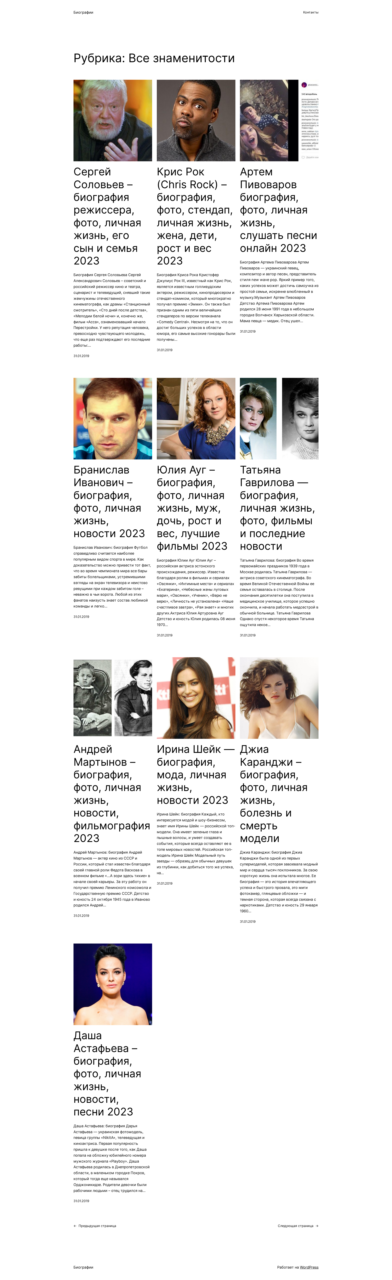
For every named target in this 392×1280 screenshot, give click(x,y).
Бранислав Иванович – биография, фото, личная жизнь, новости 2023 (109, 502)
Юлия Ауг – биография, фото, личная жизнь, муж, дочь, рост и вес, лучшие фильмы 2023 (192, 508)
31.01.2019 (81, 356)
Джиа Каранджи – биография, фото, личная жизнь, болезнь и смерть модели (274, 794)
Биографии (83, 12)
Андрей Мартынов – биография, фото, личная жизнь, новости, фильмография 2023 (112, 794)
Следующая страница (298, 1226)
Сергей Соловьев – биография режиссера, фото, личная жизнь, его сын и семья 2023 (107, 216)
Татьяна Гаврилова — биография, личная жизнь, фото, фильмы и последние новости (277, 508)
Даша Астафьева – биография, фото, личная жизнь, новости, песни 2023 (107, 1073)
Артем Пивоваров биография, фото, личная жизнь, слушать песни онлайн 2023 (278, 209)
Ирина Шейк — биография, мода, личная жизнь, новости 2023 (196, 774)
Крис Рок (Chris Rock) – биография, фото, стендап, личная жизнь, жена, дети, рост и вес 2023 (195, 216)
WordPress (309, 1267)
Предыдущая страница (95, 1226)
